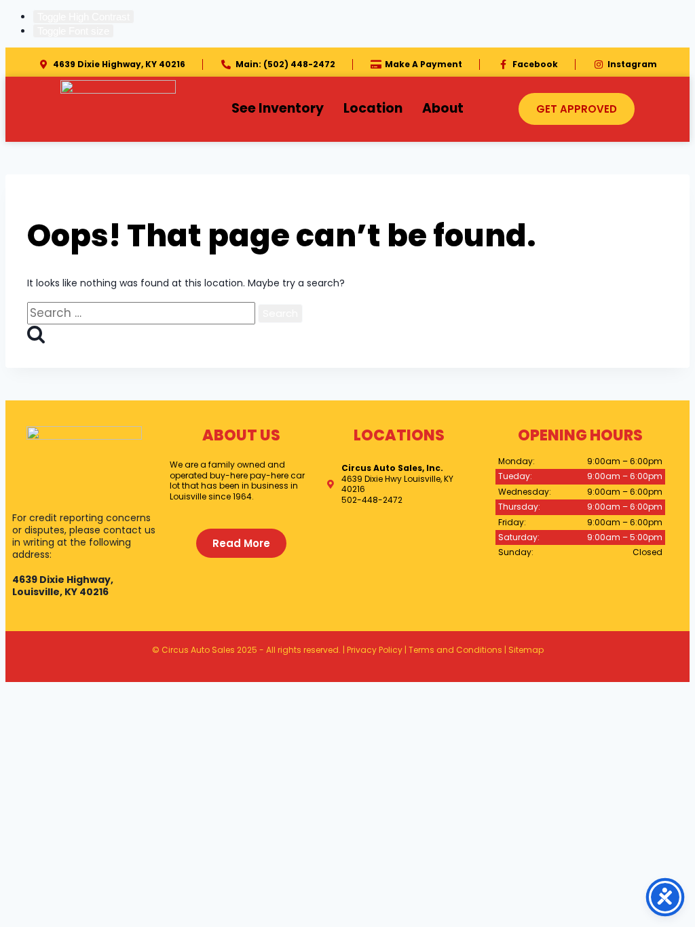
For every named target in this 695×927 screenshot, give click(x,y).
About (443, 108)
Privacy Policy (374, 650)
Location (372, 108)
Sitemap (526, 650)
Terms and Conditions (455, 650)
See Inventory (277, 108)
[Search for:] (142, 313)
